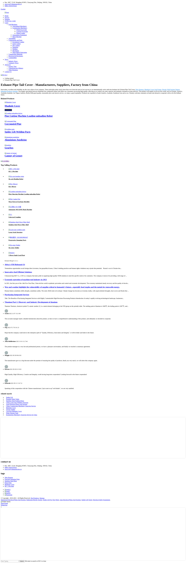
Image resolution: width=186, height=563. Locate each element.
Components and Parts (15, 40)
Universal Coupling (15, 217)
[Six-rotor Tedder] (14, 245)
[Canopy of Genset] (11, 153)
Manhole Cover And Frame (152, 89)
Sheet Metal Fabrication (19, 52)
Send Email (4, 503)
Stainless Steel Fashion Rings (15, 401)
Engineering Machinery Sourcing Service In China (21, 415)
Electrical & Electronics (16, 56)
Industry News (13, 61)
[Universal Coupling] (10, 214)
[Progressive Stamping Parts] (18, 237)
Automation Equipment (19, 35)
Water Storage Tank (12, 413)
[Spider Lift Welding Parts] (9, 129)
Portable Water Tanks (12, 399)
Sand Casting (16, 44)
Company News (14, 63)
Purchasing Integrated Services (17, 295)
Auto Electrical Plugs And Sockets (16, 404)
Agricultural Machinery (19, 26)
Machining (15, 51)
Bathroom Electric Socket (34, 500)
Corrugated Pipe (13, 124)
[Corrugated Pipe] (10, 121)
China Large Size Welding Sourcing (17, 402)
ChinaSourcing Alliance (16, 68)
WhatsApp (4, 505)
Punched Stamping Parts (12, 479)
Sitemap (42, 498)
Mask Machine (17, 37)
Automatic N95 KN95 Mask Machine (20, 209)
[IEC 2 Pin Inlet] (14, 169)
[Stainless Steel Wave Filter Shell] (19, 222)
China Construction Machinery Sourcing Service (21, 406)
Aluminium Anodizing (16, 140)
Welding (15, 49)
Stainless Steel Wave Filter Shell (19, 224)
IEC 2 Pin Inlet (13, 171)
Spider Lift (9, 397)
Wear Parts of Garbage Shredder (19, 201)
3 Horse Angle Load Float (17, 255)
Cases (6, 23)
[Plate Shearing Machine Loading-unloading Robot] (17, 191)
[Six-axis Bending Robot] (16, 176)
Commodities (13, 58)
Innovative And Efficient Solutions (18, 272)
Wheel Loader (20, 33)
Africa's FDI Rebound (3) (15, 265)
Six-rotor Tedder (14, 247)
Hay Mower (12, 186)
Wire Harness (139, 89)
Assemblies (12, 38)
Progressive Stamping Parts (17, 240)
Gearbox (9, 147)
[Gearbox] (8, 145)
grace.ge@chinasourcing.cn (13, 4)
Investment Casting (18, 42)
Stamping (15, 47)
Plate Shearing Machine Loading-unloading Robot (24, 194)
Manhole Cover (12, 106)
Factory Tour (12, 66)
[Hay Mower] (13, 184)
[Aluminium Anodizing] (12, 137)
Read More (8, 110)
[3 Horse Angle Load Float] (12, 253)
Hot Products (35, 498)
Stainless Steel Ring (11, 481)
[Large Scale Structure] (17, 230)
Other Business (13, 70)
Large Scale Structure (15, 232)
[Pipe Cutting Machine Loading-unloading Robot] (13, 113)
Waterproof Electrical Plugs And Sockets (13, 500)
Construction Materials (15, 54)
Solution (7, 19)
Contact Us (8, 72)
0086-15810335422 (11, 6)
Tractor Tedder (10, 409)
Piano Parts (8, 483)
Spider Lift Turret (86, 500)
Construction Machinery (19, 28)
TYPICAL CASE (10, 21)
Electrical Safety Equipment (101, 500)
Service (7, 17)
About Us (8, 65)
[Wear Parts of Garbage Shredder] (14, 199)
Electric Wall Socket (168, 89)
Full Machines (13, 24)
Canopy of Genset (13, 155)
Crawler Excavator (22, 31)
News (6, 59)
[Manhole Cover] (10, 102)
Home (6, 16)
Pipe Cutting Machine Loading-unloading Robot (29, 116)
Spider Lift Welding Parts (17, 132)
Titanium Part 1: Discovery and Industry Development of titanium (31, 302)
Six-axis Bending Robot (16, 179)
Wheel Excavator (21, 30)
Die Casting (16, 45)
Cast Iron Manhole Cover (14, 411)
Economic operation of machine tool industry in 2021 (26, 280)
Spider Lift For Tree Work (51, 500)
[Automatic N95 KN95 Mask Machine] (15, 207)
